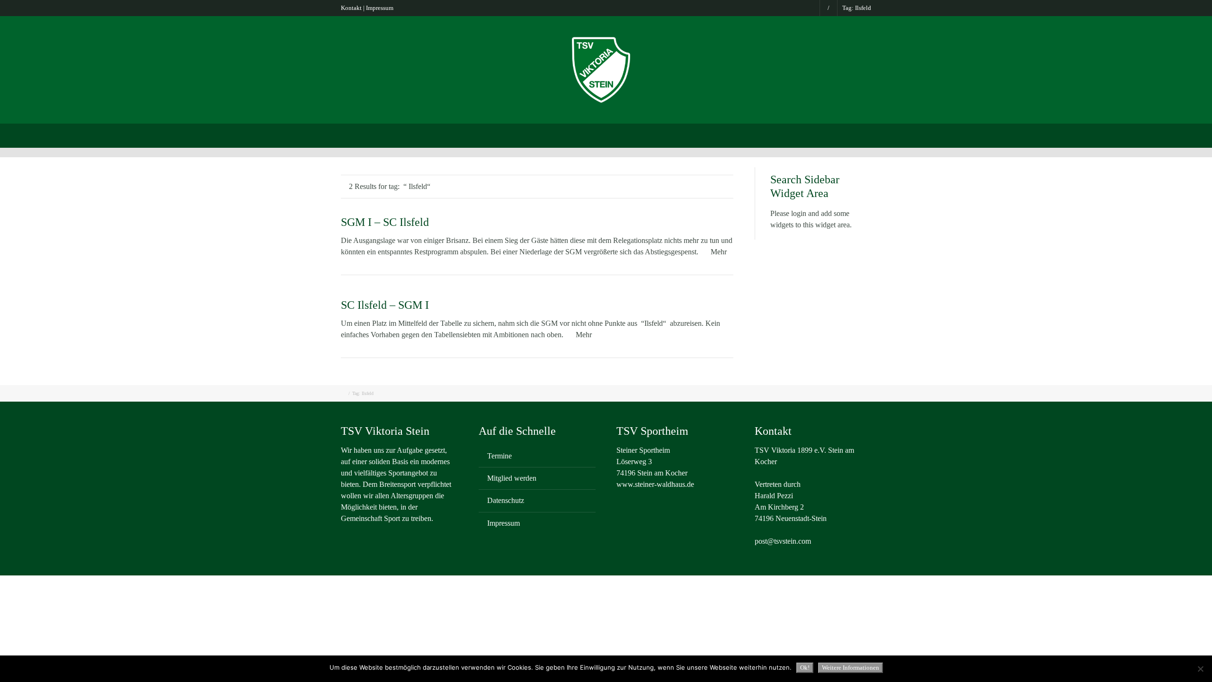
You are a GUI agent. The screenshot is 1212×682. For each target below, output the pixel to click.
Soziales (797, 135)
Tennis (713, 135)
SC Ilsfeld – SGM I (385, 305)
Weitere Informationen (850, 667)
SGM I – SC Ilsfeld (385, 222)
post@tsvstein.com (783, 541)
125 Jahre (841, 135)
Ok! (805, 667)
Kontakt (351, 7)
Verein (396, 135)
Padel (678, 135)
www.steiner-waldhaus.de (655, 484)
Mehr (719, 252)
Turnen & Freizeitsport (619, 135)
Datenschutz (505, 500)
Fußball (556, 135)
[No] (1200, 668)
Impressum (379, 7)
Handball (754, 135)
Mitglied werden (511, 478)
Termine (499, 456)
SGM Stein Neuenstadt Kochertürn (475, 135)
